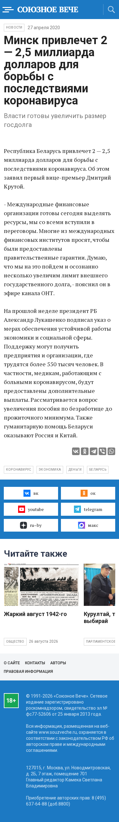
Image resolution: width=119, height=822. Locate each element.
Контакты (35, 663)
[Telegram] (93, 451)
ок (93, 493)
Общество (15, 641)
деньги (75, 469)
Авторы (58, 663)
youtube (36, 509)
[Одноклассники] (85, 451)
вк (35, 493)
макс (93, 525)
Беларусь (97, 469)
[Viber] (102, 451)
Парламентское (101, 641)
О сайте (12, 663)
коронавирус (18, 469)
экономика (50, 469)
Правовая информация (28, 671)
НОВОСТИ (14, 27)
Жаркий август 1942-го (35, 614)
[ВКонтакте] (76, 451)
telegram (93, 509)
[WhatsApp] (111, 451)
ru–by (36, 525)
